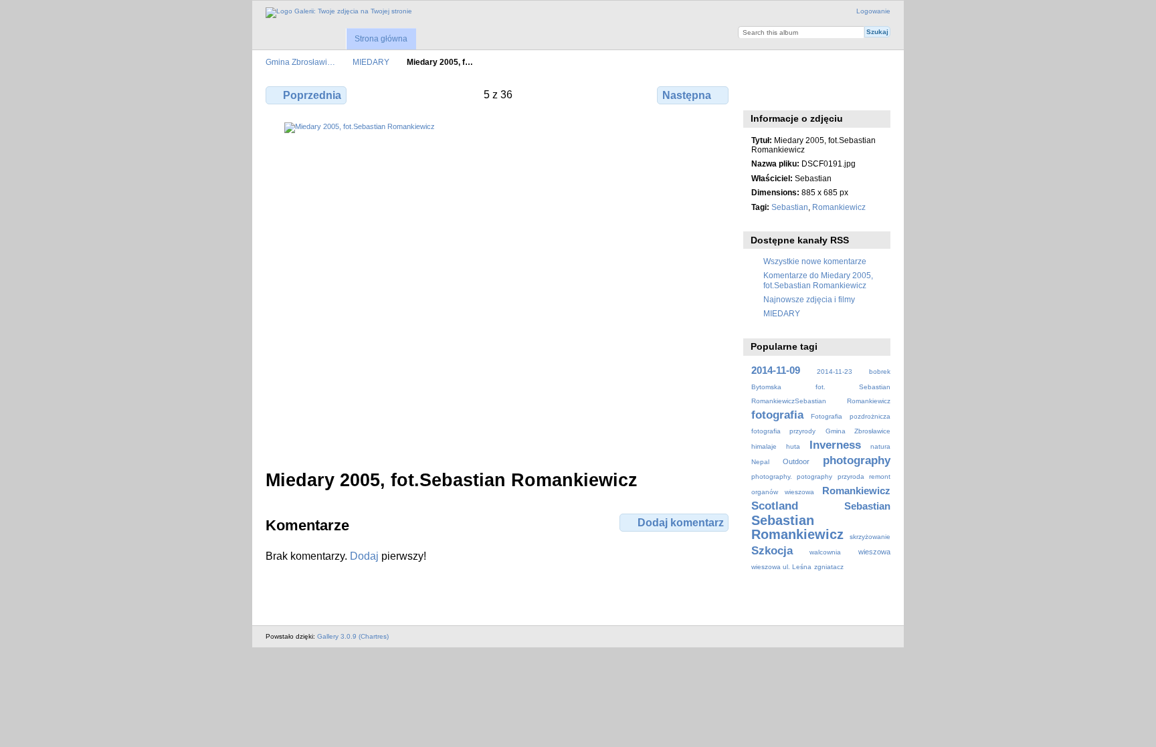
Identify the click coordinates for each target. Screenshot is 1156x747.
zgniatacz (829, 566)
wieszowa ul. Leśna (781, 566)
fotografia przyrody (783, 431)
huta (793, 446)
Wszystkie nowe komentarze (814, 261)
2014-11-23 (834, 371)
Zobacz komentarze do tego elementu (787, 93)
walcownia (825, 552)
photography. (771, 476)
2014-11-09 (775, 370)
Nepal (760, 461)
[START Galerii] (339, 12)
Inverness (835, 445)
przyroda (851, 476)
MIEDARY (371, 62)
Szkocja (772, 550)
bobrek (879, 371)
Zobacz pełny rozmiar (758, 93)
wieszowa (874, 552)
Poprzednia (312, 95)
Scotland (774, 506)
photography (856, 460)
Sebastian (789, 207)
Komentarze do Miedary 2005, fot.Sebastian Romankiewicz (818, 280)
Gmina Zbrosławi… (300, 62)
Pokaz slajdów (815, 93)
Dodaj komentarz (681, 522)
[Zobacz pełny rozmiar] (498, 287)
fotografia (777, 415)
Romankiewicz (839, 207)
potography (814, 476)
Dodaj (364, 556)
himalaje (764, 446)
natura (880, 446)
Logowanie (873, 11)
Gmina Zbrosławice (858, 431)
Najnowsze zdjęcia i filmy (809, 299)
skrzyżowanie (870, 536)
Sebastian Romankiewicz (797, 527)
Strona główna (381, 38)
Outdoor (796, 461)
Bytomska (766, 387)
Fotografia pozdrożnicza (850, 416)
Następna (686, 95)
